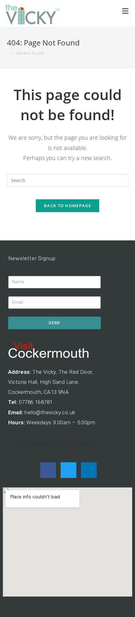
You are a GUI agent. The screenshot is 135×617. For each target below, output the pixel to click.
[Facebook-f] (48, 470)
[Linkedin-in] (89, 470)
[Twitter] (68, 470)
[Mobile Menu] (125, 11)
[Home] (8, 53)
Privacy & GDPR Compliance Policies (55, 445)
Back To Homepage (67, 205)
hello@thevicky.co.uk (49, 412)
